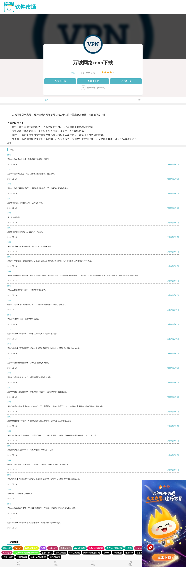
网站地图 (7, 548)
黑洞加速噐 (22, 557)
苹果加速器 (141, 552)
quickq (106, 552)
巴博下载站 (8, 557)
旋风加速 (53, 548)
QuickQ (18, 548)
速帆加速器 (55, 557)
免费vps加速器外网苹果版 (26, 552)
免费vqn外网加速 (114, 548)
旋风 (43, 548)
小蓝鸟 (129, 548)
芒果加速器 (61, 552)
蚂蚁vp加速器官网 (91, 552)
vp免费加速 (74, 552)
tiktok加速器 (79, 548)
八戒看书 (7, 552)
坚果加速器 (65, 548)
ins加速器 (117, 552)
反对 (175, 164)
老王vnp (129, 552)
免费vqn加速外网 (38, 557)
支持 (169, 164)
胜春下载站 (47, 552)
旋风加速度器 (31, 548)
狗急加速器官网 (96, 548)
